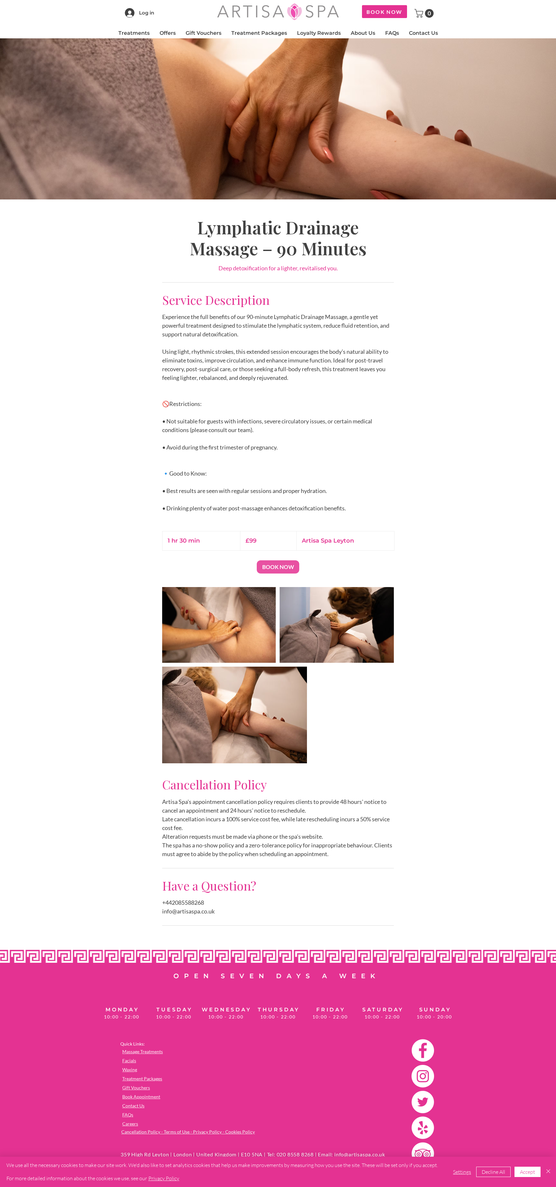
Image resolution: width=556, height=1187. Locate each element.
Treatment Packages (142, 1078)
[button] (425, 13)
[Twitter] (423, 1102)
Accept (527, 1172)
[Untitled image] (219, 625)
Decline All (493, 1172)
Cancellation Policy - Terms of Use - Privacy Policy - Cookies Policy (188, 1131)
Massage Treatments (142, 1051)
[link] (278, 567)
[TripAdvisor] (423, 1153)
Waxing (129, 1069)
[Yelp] (423, 1127)
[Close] (548, 1172)
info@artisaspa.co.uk (359, 1154)
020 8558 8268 (295, 1154)
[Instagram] (423, 1076)
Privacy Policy (163, 1178)
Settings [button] (462, 1172)
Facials (129, 1060)
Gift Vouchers (136, 1087)
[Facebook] (423, 1050)
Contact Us (133, 1105)
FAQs (127, 1114)
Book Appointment (141, 1096)
